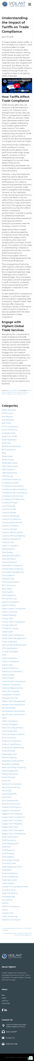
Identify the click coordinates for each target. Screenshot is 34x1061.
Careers (4, 998)
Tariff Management (10, 844)
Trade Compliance (22, 392)
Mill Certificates (9, 708)
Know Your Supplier (10, 691)
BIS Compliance (9, 450)
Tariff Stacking (8, 850)
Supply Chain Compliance (13, 817)
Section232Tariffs (9, 794)
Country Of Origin (10, 503)
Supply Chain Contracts (12, 820)
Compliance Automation (13, 486)
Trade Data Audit (9, 880)
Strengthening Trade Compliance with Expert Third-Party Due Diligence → (18, 934)
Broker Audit (7, 456)
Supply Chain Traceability (13, 830)
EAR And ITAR (8, 579)
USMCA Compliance (11, 906)
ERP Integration (9, 595)
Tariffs (14, 392)
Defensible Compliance (12, 565)
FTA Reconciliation (10, 628)
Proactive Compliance (11, 741)
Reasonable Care (9, 754)
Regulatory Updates (11, 764)
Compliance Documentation (14, 493)
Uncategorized (8, 896)
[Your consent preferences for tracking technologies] (31, 1058)
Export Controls (9, 605)
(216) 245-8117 (11, 1032)
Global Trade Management (13, 638)
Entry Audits (7, 592)
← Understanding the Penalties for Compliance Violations (17, 929)
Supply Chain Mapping (12, 824)
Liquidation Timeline (11, 695)
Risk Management (10, 771)
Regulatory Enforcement (13, 761)
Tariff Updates (8, 857)
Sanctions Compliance (12, 784)
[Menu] (29, 4)
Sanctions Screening (11, 787)
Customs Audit (8, 506)
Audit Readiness (9, 440)
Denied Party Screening (12, 569)
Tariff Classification (10, 837)
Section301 (6, 797)
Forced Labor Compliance (13, 622)
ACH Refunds (8, 420)
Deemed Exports (9, 562)
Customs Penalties (10, 526)
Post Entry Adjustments (12, 728)
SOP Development (10, 800)
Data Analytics (8, 549)
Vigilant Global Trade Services (16, 394)
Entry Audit (7, 589)
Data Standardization (11, 556)
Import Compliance (10, 661)
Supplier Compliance (11, 810)
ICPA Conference (9, 658)
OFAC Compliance (10, 721)
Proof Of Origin (8, 751)
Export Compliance (10, 602)
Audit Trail (6, 443)
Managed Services (10, 698)
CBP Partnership (9, 473)
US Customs (7, 900)
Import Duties (8, 675)
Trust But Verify (9, 890)
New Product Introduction (13, 714)
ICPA (4, 655)
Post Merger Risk (9, 731)
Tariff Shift (6, 847)
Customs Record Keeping (13, 536)
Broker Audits (8, 460)
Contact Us (10, 1038)
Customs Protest (9, 529)
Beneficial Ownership (11, 446)
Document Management (13, 572)
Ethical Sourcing (9, 599)
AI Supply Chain (9, 433)
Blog (9, 390)
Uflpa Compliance (10, 893)
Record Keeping (9, 757)
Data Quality (7, 552)
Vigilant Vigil (7, 913)
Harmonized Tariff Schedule (14, 645)
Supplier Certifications (12, 807)
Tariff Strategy (8, 853)
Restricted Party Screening (14, 767)
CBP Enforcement (10, 466)
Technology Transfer (11, 860)
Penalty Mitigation (10, 724)
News (4, 718)
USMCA (4, 394)
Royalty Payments (10, 774)
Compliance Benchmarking (14, 489)
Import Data (7, 665)
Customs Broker (9, 512)
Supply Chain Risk (10, 827)
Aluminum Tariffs (9, 436)
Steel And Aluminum (11, 804)
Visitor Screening (9, 916)
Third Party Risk (9, 863)
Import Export (8, 678)
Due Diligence (8, 575)
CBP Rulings (7, 476)
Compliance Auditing (11, 479)
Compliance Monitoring (12, 496)
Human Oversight (10, 652)
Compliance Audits (10, 483)
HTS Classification (9, 648)
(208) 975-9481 (12, 1044)
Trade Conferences (10, 877)
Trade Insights (8, 883)
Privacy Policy (6, 1003)
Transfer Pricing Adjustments (15, 887)
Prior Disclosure (9, 738)
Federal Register (9, 615)
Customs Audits (9, 509)
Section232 (7, 791)
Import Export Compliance (13, 681)
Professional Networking (13, 748)
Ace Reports (7, 416)
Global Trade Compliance (13, 635)
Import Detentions (10, 668)
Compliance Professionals (13, 499)
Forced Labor (8, 618)
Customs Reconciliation (12, 532)
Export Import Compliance (13, 608)
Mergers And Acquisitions (13, 704)
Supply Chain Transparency (14, 834)
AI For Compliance (10, 426)
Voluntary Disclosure (11, 920)
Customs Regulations (11, 539)
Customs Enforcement (12, 522)
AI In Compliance (9, 430)
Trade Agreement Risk (12, 867)
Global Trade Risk (9, 642)
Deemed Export (9, 559)
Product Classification (11, 744)
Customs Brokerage (10, 516)
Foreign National (9, 625)
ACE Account (8, 413)
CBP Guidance (8, 469)
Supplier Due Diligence (12, 814)
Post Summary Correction (13, 734)
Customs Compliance (11, 519)
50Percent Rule (9, 410)
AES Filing (6, 423)
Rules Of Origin (9, 777)
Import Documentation (12, 671)
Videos (5, 910)
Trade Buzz (15, 390)
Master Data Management (13, 701)
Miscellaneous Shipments (13, 711)
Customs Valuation (10, 546)
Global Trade (7, 632)
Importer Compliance (11, 685)
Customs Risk (8, 542)
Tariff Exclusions (9, 840)
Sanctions (6, 781)
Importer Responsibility (12, 688)
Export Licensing (9, 612)
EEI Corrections (9, 585)
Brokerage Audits (9, 463)
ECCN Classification (10, 582)
